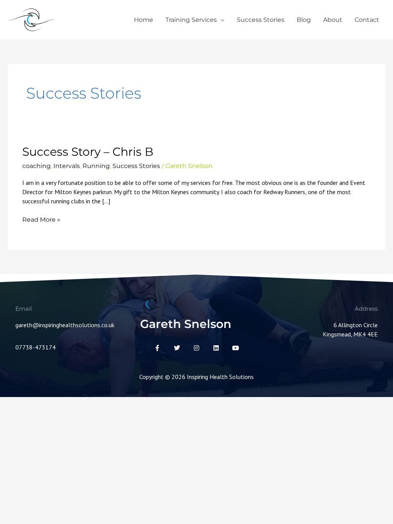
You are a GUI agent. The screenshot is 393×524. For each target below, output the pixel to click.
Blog (304, 19)
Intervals (66, 166)
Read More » (41, 219)
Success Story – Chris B (88, 152)
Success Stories (260, 19)
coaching (36, 166)
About (332, 19)
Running (96, 166)
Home (143, 19)
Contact (367, 19)
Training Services (191, 19)
